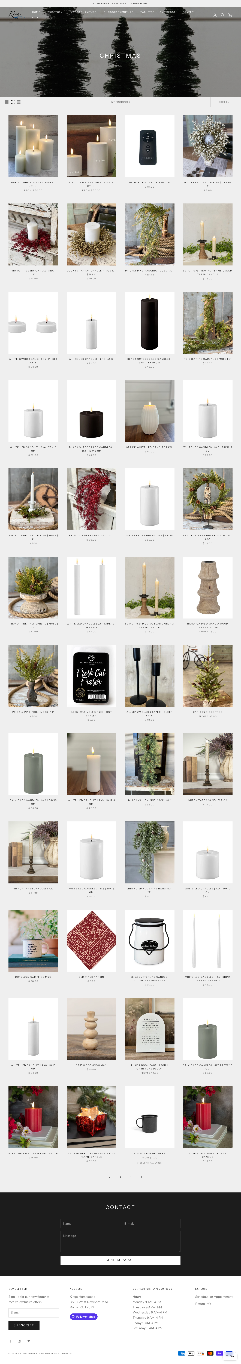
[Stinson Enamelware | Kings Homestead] (149, 1117)
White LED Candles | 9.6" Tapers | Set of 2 (91, 625)
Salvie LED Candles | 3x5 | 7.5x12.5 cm (207, 1067)
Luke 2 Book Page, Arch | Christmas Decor (149, 1067)
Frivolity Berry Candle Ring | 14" (33, 272)
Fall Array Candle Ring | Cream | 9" (208, 184)
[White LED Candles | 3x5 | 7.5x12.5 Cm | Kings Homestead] (208, 411)
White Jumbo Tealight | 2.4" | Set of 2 (33, 361)
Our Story (55, 12)
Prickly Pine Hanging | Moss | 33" (149, 270)
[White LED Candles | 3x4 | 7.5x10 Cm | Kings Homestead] (33, 411)
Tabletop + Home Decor (158, 12)
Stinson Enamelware (149, 1153)
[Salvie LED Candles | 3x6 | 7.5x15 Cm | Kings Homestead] (33, 764)
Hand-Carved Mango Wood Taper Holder (207, 625)
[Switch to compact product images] (18, 102)
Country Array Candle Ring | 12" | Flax (91, 272)
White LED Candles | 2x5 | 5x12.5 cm (91, 802)
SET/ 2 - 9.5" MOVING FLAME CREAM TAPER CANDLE (149, 625)
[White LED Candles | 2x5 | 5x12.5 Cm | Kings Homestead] (91, 764)
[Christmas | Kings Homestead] (33, 234)
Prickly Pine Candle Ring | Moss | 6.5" (207, 537)
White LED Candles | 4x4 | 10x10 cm (208, 890)
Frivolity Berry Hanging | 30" (91, 535)
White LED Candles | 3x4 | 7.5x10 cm (33, 449)
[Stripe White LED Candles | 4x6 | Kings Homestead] (149, 411)
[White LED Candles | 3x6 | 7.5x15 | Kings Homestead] (149, 499)
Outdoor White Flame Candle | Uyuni (91, 184)
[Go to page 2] (141, 1177)
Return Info (203, 1304)
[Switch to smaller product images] (12, 102)
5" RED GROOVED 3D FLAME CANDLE (208, 1155)
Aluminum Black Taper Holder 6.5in (149, 714)
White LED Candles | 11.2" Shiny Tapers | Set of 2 (208, 979)
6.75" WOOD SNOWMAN (91, 1065)
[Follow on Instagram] (19, 1341)
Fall (35, 17)
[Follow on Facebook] (10, 1341)
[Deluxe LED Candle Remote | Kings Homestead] (149, 146)
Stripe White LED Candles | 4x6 (149, 447)
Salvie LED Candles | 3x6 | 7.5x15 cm (33, 802)
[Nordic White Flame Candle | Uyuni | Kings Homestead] (33, 146)
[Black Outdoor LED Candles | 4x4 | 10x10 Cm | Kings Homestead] (91, 411)
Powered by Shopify (59, 1353)
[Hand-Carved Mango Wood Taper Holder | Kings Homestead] (208, 588)
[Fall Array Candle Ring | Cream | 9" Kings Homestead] (208, 146)
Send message (120, 1260)
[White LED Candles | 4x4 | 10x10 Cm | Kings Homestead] (208, 852)
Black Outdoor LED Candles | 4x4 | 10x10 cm (91, 449)
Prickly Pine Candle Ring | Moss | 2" (33, 537)
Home (36, 12)
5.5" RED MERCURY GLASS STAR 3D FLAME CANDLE (91, 1155)
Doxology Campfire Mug (33, 977)
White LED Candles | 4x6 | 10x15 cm (91, 890)
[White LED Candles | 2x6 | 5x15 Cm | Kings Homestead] (33, 1029)
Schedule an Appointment (214, 1297)
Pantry (188, 12)
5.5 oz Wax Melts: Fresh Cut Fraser (91, 714)
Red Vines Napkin (91, 977)
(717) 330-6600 (162, 1289)
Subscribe (24, 1325)
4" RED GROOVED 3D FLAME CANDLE (33, 1153)
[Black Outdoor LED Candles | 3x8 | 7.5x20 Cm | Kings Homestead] (149, 323)
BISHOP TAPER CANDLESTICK (33, 888)
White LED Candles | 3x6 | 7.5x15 (149, 535)
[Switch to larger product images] (6, 102)
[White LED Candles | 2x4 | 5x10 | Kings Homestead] (91, 323)
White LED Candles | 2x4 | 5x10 (91, 359)
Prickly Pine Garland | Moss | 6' (207, 359)
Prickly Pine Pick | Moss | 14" (33, 712)
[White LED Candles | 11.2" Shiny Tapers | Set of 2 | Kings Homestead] (208, 941)
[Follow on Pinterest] (28, 1341)
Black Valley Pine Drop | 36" (149, 800)
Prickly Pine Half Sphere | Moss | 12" (33, 625)
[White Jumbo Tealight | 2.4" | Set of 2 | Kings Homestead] (33, 323)
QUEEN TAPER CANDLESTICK (207, 800)
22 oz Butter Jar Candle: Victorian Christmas (149, 979)
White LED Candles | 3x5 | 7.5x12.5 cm (207, 449)
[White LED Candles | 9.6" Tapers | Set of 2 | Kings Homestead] (91, 588)
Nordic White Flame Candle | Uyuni (33, 184)
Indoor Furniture (83, 12)
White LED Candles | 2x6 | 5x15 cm (33, 1067)
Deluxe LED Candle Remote (149, 182)
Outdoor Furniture (119, 12)
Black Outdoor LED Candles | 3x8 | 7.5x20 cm (149, 361)
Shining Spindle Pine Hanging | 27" (149, 890)
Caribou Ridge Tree (207, 712)
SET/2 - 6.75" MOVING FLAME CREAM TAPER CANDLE (208, 272)
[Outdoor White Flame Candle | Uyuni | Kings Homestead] (91, 146)
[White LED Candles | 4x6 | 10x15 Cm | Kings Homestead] (91, 852)
